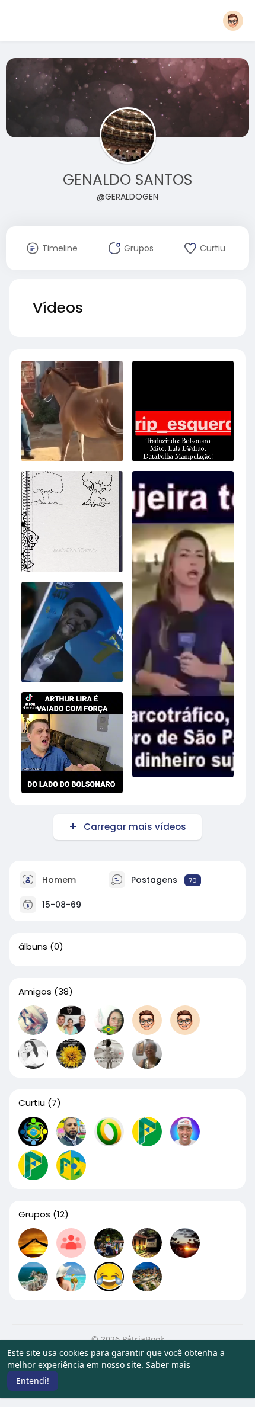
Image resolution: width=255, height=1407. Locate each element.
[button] (233, 20)
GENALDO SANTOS (127, 179)
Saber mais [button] (168, 1364)
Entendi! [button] (32, 1380)
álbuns (32, 946)
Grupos (34, 1214)
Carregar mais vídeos (135, 827)
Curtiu (31, 1103)
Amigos (35, 991)
